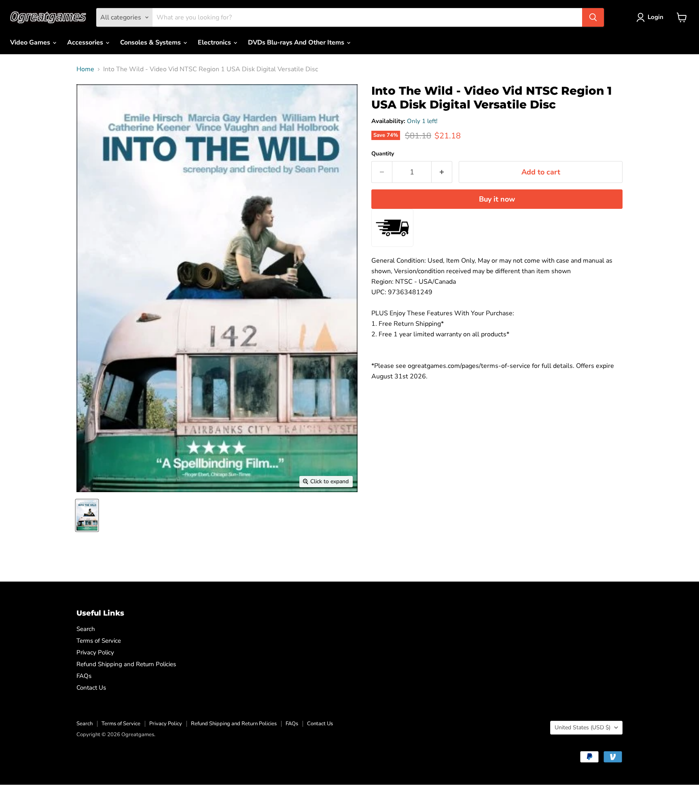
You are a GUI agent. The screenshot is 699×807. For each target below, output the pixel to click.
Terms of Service (98, 641)
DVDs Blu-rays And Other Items (297, 42)
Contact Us (91, 688)
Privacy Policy (95, 652)
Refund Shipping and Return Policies (126, 664)
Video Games (31, 42)
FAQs (83, 676)
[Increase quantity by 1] (442, 172)
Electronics (215, 42)
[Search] (593, 17)
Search (85, 629)
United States (582, 727)
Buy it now (497, 199)
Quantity (382, 154)
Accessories (86, 42)
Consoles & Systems (151, 42)
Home (85, 69)
